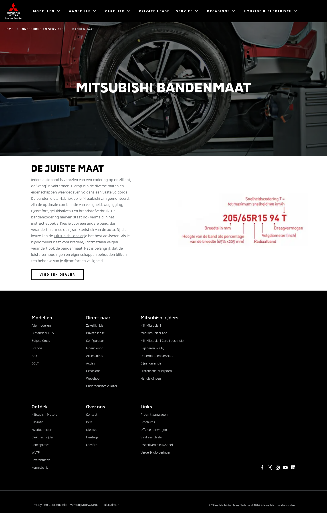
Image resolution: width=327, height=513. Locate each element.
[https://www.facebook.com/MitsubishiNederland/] (262, 467)
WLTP (36, 452)
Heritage (92, 437)
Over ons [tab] (95, 406)
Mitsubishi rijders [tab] (159, 317)
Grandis (37, 348)
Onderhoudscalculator (101, 386)
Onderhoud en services (43, 29)
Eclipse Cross (41, 340)
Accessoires (94, 356)
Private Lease (154, 11)
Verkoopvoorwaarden (85, 505)
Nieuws (91, 430)
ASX (34, 356)
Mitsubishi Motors (44, 414)
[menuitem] (45, 11)
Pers (89, 422)
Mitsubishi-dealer (68, 236)
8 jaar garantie (151, 363)
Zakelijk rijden (95, 325)
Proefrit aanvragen (154, 414)
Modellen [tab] (42, 317)
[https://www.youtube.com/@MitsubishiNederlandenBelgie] (285, 468)
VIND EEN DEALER (57, 274)
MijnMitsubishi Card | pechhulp (162, 340)
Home (9, 29)
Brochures (148, 422)
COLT (35, 363)
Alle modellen (41, 325)
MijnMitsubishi (151, 325)
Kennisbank (40, 467)
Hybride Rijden (42, 430)
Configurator (95, 340)
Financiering (94, 348)
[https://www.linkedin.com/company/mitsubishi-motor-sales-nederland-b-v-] (293, 467)
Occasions (93, 371)
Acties (90, 363)
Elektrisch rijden (43, 437)
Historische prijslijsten (156, 371)
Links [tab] (146, 406)
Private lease (95, 333)
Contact (91, 414)
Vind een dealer (152, 437)
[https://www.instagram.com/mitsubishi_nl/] (278, 468)
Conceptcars (40, 445)
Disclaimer (111, 505)
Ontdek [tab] (40, 406)
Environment (41, 460)
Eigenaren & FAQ (152, 348)
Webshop (92, 378)
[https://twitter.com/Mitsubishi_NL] (270, 467)
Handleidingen (151, 378)
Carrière (91, 445)
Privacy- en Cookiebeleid (49, 505)
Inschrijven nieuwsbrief (157, 445)
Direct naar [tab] (98, 317)
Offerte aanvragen (154, 430)
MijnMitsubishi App (154, 333)
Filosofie (37, 422)
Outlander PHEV (43, 333)
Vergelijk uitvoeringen (156, 452)
